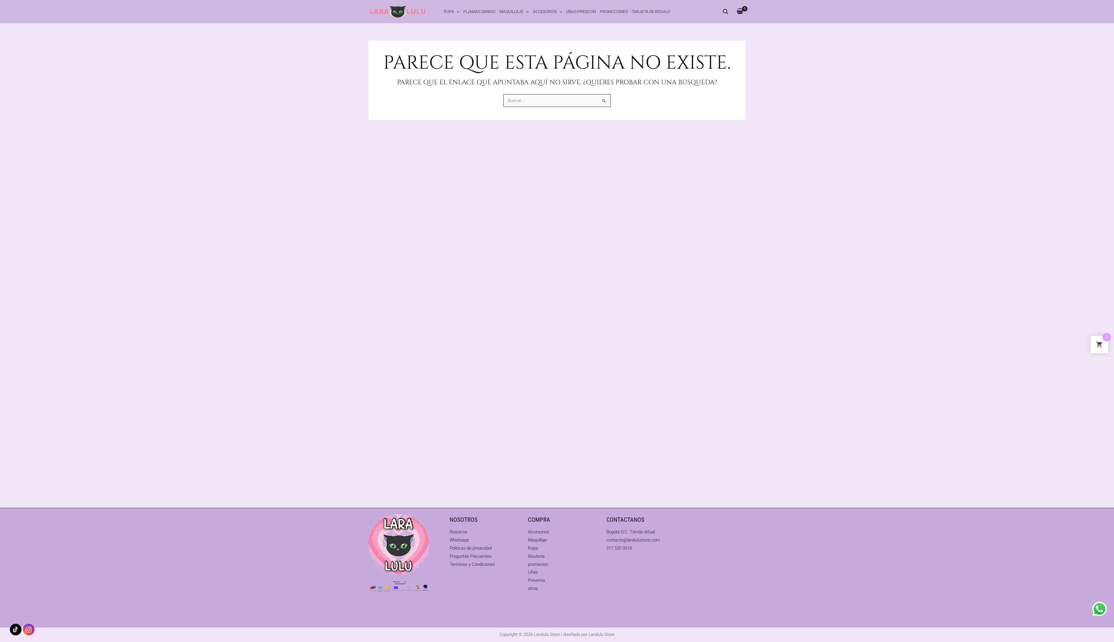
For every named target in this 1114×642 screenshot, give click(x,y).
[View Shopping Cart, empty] (740, 11)
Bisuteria (536, 556)
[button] (456, 11)
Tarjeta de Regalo (651, 11)
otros (533, 588)
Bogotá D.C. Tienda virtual (630, 532)
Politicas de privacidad (471, 548)
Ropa (449, 11)
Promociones (614, 11)
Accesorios (545, 11)
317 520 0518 (619, 548)
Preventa (536, 580)
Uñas (533, 572)
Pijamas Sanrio (479, 11)
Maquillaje (511, 11)
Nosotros (458, 532)
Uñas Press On (581, 11)
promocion (538, 564)
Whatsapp (459, 540)
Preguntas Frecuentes (471, 556)
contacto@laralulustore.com (633, 540)
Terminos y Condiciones (472, 564)
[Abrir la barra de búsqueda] (725, 11)
